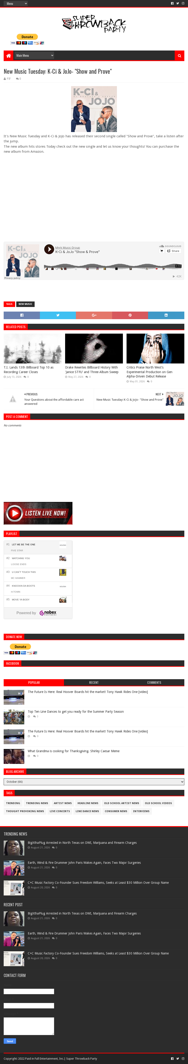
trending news (37, 803)
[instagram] (182, 3)
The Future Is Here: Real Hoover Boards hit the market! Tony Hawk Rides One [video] (88, 692)
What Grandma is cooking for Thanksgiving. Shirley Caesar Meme (73, 751)
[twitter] (177, 3)
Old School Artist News (121, 803)
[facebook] (172, 3)
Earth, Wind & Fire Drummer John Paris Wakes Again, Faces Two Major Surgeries (84, 862)
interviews (141, 811)
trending (13, 803)
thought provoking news (25, 811)
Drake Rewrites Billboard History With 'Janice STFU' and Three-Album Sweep (92, 370)
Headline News (87, 803)
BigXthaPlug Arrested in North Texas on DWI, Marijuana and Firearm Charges (82, 842)
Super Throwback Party (81, 1058)
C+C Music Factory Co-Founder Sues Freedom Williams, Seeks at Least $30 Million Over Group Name (98, 882)
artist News (63, 803)
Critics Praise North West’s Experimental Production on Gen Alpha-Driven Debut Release (149, 372)
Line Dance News (87, 811)
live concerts (60, 811)
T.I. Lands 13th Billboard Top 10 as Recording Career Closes (28, 370)
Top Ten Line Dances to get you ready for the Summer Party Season (76, 711)
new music (25, 304)
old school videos (158, 803)
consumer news (116, 811)
